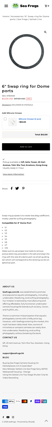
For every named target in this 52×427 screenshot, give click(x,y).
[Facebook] (3, 417)
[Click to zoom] (45, 32)
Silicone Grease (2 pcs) (30, 119)
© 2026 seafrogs (9, 422)
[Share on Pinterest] (23, 189)
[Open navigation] (7, 6)
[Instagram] (12, 417)
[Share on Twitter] (17, 189)
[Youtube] (7, 417)
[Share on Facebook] (11, 189)
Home (6, 16)
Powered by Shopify (26, 422)
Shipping (6, 105)
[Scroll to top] (46, 421)
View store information (13, 174)
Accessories (17, 16)
